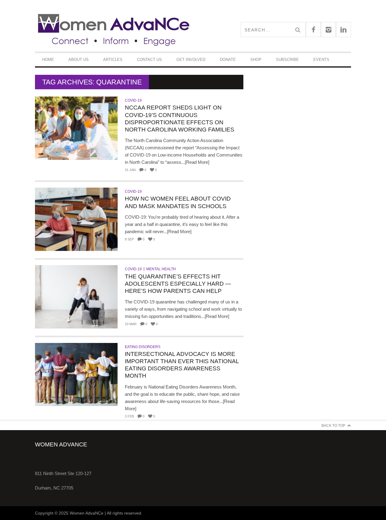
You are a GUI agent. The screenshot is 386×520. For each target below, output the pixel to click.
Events (321, 59)
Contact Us (149, 59)
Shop (255, 59)
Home (48, 59)
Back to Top (333, 425)
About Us (78, 59)
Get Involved (190, 59)
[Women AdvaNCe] (114, 29)
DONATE (228, 59)
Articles (112, 59)
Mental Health (161, 269)
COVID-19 (133, 100)
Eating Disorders (142, 347)
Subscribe (287, 59)
